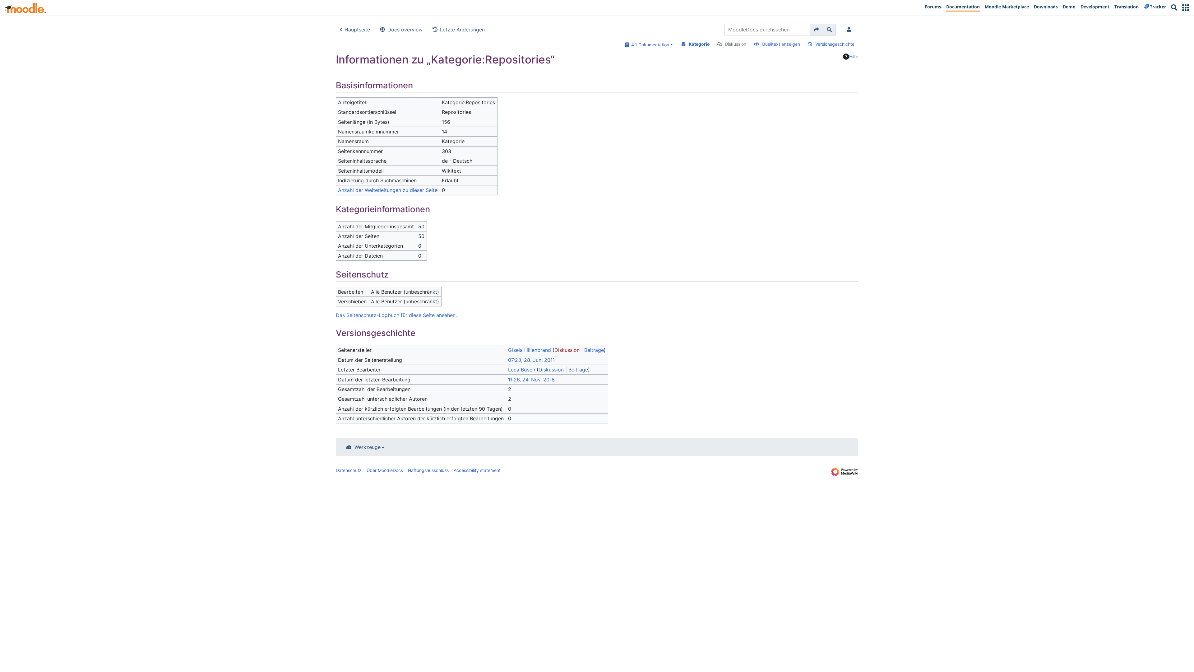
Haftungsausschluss (428, 470)
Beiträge (594, 350)
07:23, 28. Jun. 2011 (531, 360)
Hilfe (853, 56)
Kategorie (699, 44)
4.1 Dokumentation (649, 44)
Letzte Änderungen (462, 29)
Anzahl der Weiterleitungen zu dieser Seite (387, 190)
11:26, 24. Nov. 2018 (531, 379)
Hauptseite (357, 29)
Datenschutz (349, 470)
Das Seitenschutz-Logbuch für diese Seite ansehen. (396, 315)
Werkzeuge (367, 447)
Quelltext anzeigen (781, 44)
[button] (1186, 8)
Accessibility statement (477, 470)
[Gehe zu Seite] (816, 29)
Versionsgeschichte (834, 44)
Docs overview (405, 29)
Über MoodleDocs (385, 470)
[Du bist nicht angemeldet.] (850, 29)
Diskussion (735, 44)
